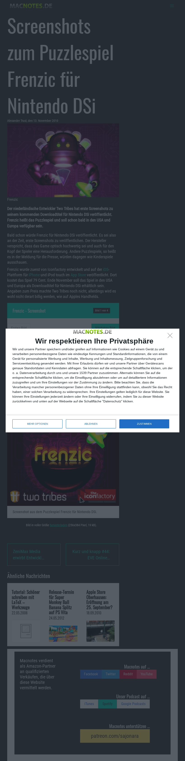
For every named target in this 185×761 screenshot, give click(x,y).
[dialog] (92, 380)
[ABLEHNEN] (171, 336)
